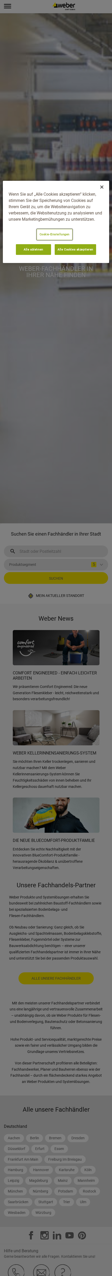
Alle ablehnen (33, 249)
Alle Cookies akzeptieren (75, 249)
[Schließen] (102, 187)
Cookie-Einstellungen (55, 234)
